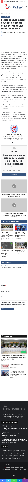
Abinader (4, 450)
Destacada (4, 16)
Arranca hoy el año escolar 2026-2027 (20, 251)
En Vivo (19, 472)
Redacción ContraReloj (8, 32)
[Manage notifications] (24, 479)
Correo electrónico (6, 291)
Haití (7, 453)
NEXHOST (8, 467)
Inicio (3, 13)
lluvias (10, 455)
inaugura (17, 453)
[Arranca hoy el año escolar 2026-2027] (21, 245)
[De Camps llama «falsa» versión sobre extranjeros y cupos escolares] (21, 227)
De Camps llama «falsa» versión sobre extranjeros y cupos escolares (20, 234)
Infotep (22, 453)
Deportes (9, 472)
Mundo (24, 469)
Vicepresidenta (16, 458)
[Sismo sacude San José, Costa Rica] (5, 366)
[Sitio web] (13, 142)
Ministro (16, 455)
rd (2, 458)
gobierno (23, 450)
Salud (6, 458)
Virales (14, 472)
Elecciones (16, 450)
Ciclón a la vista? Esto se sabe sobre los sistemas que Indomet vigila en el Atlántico (7, 253)
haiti (3, 453)
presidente (22, 455)
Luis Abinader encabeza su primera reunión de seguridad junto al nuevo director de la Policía (7, 235)
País (12, 13)
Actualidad (8, 13)
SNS (10, 458)
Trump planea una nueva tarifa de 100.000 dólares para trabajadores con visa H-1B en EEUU (18, 373)
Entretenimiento (15, 469)
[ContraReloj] (14, 6)
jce (6, 455)
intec (3, 455)
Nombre (3, 285)
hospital (11, 453)
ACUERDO (10, 450)
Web (2, 296)
